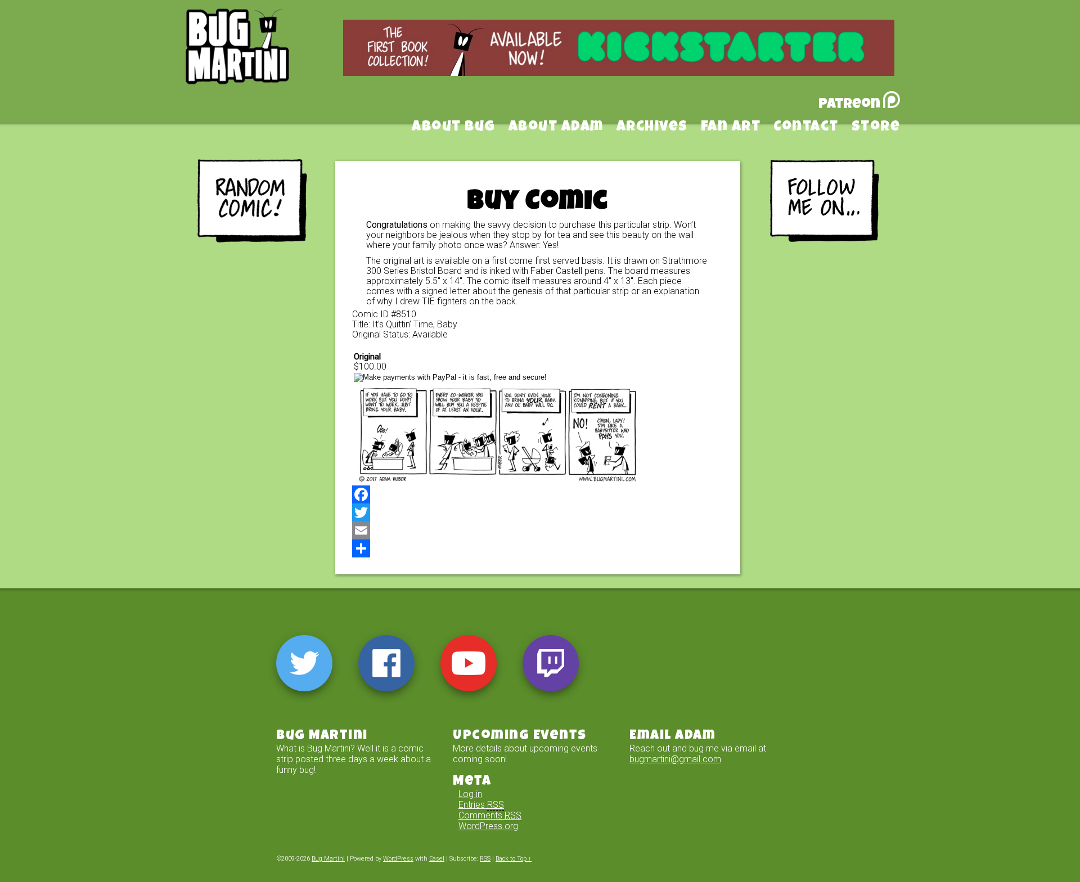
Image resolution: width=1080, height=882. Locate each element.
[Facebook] (537, 494)
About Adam (556, 127)
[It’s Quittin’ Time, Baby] (498, 480)
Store (876, 127)
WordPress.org (488, 826)
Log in (470, 794)
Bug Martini (265, 63)
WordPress (398, 858)
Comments (489, 815)
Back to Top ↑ (514, 858)
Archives (652, 127)
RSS (485, 858)
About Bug (454, 127)
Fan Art (731, 127)
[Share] (537, 548)
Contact (806, 127)
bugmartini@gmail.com (675, 759)
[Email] (537, 530)
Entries (481, 804)
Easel (436, 858)
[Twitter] (537, 512)
